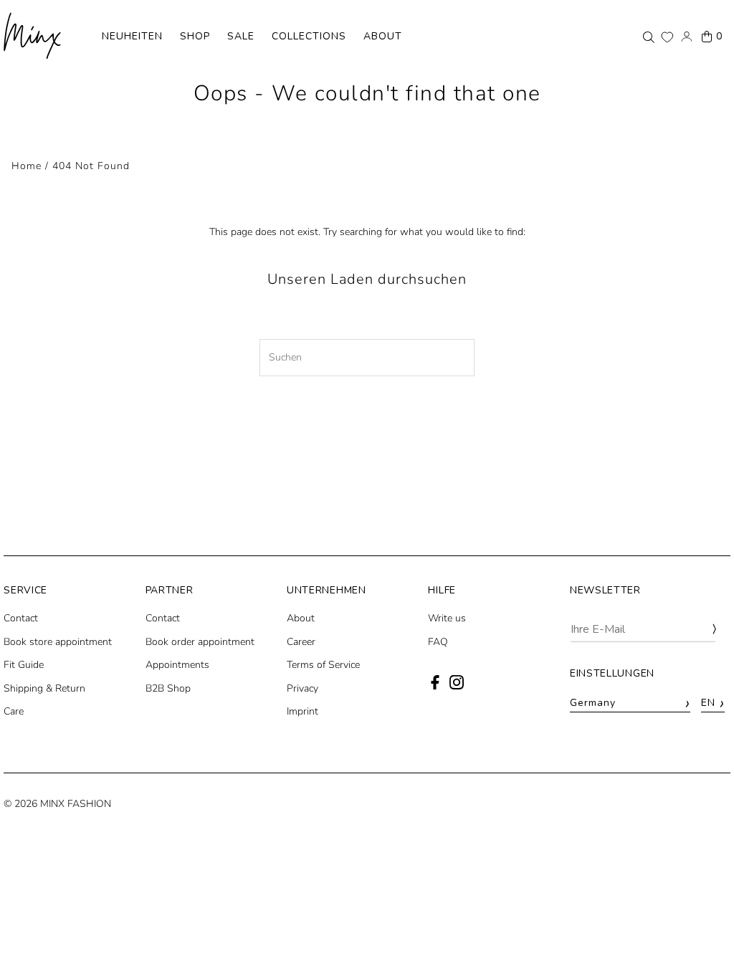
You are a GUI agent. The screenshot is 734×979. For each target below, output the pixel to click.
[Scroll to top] (703, 941)
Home (26, 166)
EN (713, 703)
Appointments (177, 665)
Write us (447, 618)
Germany (630, 703)
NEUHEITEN (132, 36)
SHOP (195, 36)
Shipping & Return (44, 688)
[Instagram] (456, 686)
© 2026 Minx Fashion (57, 804)
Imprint (302, 711)
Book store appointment (58, 642)
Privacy (302, 688)
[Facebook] (435, 686)
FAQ (438, 642)
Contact (21, 618)
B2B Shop (168, 688)
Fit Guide (24, 665)
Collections (309, 36)
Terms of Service (323, 665)
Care (14, 711)
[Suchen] (648, 36)
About (382, 36)
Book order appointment (200, 642)
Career (301, 642)
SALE (240, 36)
